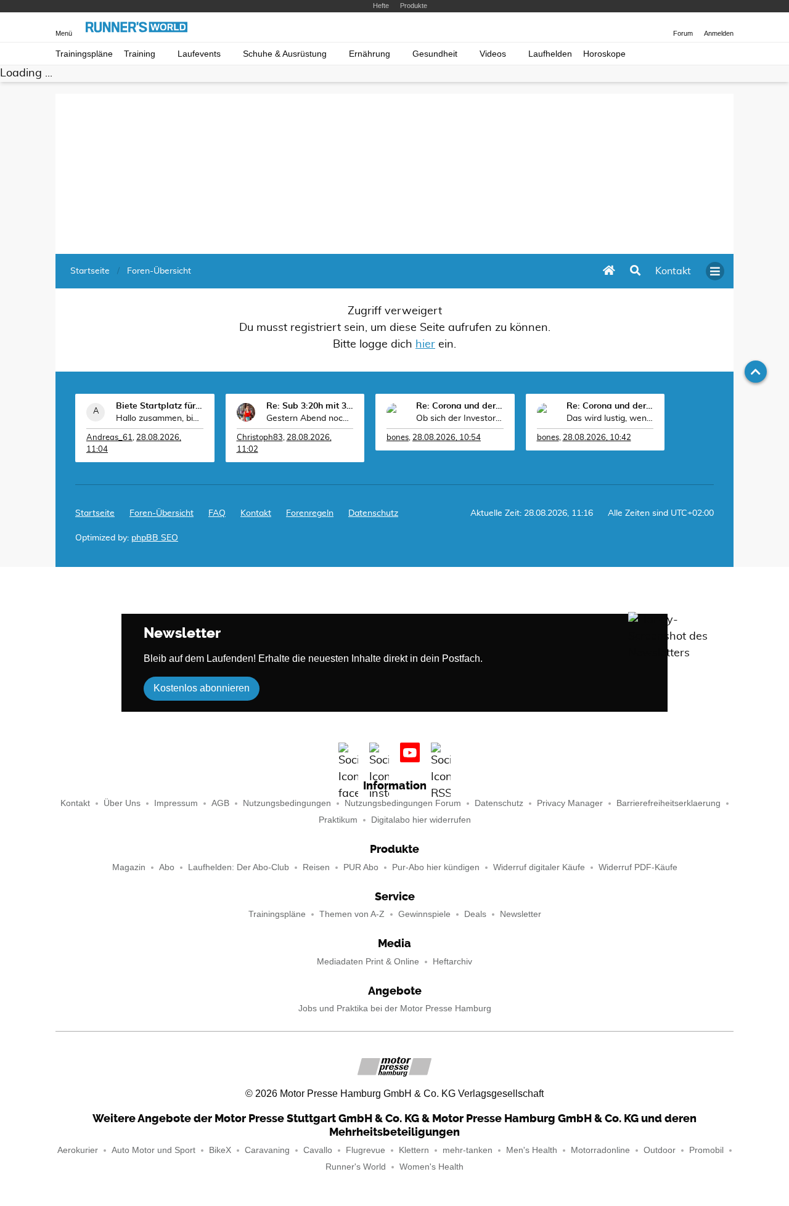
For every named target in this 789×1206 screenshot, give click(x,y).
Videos (493, 54)
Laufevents (199, 54)
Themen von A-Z (352, 914)
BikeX (220, 1150)
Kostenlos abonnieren (201, 688)
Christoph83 (260, 438)
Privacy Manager (570, 803)
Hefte (381, 5)
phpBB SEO (154, 538)
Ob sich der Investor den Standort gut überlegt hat (460, 418)
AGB (220, 803)
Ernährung (369, 54)
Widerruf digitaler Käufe (539, 867)
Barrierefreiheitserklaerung (668, 803)
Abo (166, 867)
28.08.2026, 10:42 (597, 438)
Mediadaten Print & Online (368, 961)
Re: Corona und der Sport (460, 406)
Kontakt (75, 803)
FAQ (217, 513)
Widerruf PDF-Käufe (638, 867)
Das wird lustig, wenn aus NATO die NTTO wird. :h (610, 418)
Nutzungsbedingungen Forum (403, 803)
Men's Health (531, 1150)
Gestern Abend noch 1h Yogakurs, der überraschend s (310, 418)
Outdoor (660, 1150)
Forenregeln (309, 513)
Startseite (95, 513)
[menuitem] (673, 271)
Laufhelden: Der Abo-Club (238, 867)
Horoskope (604, 54)
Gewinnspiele (424, 914)
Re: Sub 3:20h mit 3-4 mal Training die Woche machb (310, 406)
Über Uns (122, 803)
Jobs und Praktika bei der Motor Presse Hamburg (394, 1008)
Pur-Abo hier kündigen (436, 867)
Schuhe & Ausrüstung (285, 54)
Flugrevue (365, 1150)
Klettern (414, 1150)
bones (397, 438)
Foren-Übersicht (161, 513)
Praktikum (338, 820)
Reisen (316, 867)
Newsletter (520, 914)
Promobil (706, 1150)
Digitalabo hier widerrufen (421, 820)
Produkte (413, 5)
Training (139, 54)
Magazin (128, 867)
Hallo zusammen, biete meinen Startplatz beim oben (159, 418)
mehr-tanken (468, 1150)
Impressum (176, 803)
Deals (475, 914)
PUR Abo (360, 867)
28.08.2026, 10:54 (446, 438)
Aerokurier (77, 1150)
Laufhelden (550, 54)
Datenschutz (373, 513)
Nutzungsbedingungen (287, 803)
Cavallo (317, 1150)
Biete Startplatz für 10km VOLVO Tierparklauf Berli (159, 406)
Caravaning (267, 1150)
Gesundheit (434, 54)
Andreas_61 (109, 438)
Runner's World (355, 1166)
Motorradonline (600, 1150)
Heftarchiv (452, 961)
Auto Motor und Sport (153, 1150)
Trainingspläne (84, 54)
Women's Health (431, 1166)
